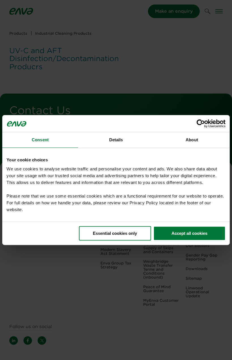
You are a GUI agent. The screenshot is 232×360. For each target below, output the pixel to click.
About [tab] (192, 139)
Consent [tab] (40, 139)
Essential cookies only (115, 233)
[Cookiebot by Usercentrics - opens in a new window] (200, 123)
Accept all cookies (189, 233)
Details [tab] (116, 139)
